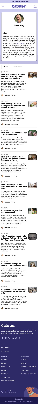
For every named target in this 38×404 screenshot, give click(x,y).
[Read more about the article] (32, 75)
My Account (5, 351)
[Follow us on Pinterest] (19, 339)
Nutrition (3, 363)
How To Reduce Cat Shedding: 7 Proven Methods (14, 133)
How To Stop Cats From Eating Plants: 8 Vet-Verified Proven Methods (13, 105)
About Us (23, 363)
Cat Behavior (5, 360)
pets (27, 56)
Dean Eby (7, 95)
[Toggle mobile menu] (3, 7)
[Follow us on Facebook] (2, 339)
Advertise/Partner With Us (28, 366)
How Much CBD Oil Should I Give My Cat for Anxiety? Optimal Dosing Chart (13, 76)
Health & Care (5, 366)
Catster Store (5, 347)
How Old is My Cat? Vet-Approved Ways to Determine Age (14, 186)
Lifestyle (3, 370)
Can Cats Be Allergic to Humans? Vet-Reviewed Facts (13, 264)
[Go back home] (19, 7)
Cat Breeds (4, 374)
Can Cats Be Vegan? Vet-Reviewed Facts (11, 211)
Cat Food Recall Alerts (7, 380)
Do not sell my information (28, 374)
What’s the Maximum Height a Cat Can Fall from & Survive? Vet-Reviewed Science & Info (14, 238)
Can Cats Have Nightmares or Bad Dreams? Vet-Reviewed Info (13, 291)
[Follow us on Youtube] (13, 339)
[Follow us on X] (9, 339)
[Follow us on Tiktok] (16, 339)
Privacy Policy (25, 370)
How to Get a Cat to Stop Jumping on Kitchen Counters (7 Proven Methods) (13, 159)
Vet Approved (5, 377)
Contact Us (24, 360)
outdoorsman (20, 43)
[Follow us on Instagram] (6, 339)
